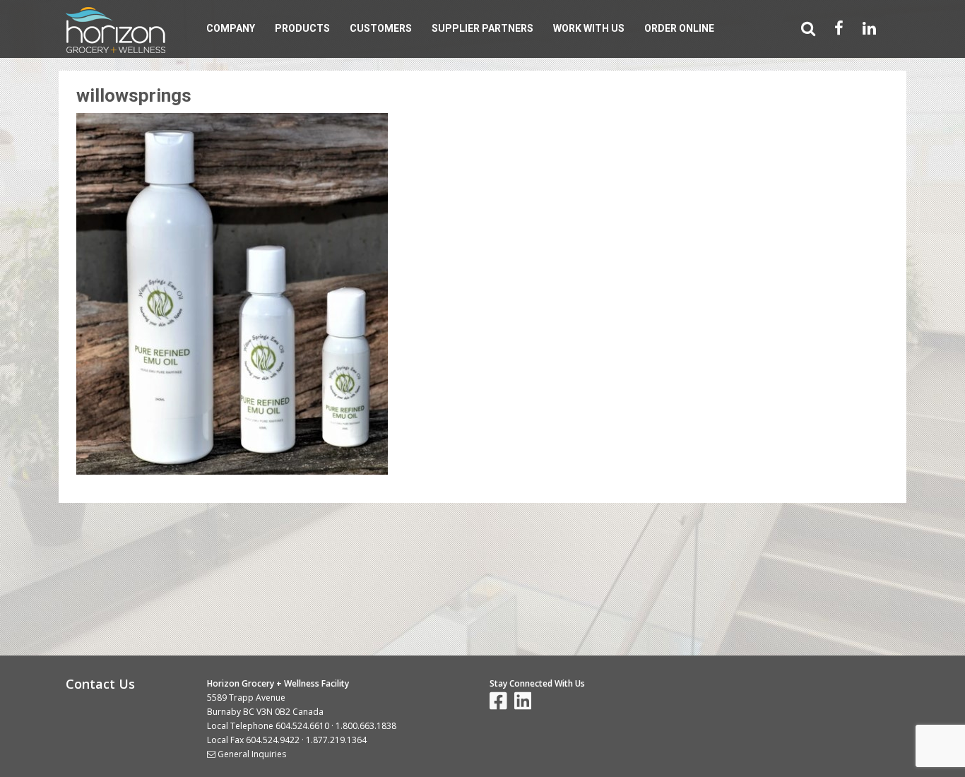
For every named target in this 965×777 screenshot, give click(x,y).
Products (302, 28)
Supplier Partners (482, 28)
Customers (381, 28)
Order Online (679, 28)
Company (230, 28)
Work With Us (588, 28)
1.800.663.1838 (366, 726)
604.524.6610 (302, 726)
